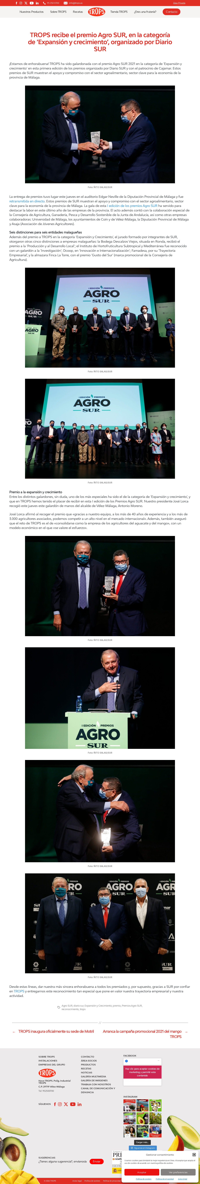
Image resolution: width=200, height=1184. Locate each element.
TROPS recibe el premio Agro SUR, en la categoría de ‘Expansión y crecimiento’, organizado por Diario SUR (100, 41)
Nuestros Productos (32, 11)
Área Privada (179, 3)
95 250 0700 (53, 3)
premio (117, 1005)
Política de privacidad (165, 1179)
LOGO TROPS (98, 11)
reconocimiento (70, 1009)
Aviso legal (182, 1179)
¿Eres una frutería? (145, 11)
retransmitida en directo (27, 201)
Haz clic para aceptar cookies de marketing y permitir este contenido (142, 1072)
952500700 (48, 1090)
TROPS (19, 991)
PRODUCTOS (88, 1064)
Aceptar (141, 1172)
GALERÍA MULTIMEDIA (93, 1076)
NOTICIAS (86, 1072)
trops (83, 1009)
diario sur (78, 1005)
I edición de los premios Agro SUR (132, 206)
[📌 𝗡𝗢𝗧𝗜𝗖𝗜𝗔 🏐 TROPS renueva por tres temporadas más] (155, 1131)
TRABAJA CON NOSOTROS (96, 1084)
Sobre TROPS (58, 11)
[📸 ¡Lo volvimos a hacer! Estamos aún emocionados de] (129, 1118)
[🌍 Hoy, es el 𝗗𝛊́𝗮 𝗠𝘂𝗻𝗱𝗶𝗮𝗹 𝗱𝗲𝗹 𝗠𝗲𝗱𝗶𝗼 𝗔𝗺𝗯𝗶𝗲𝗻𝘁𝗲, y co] (142, 1131)
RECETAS (86, 1068)
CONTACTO (87, 1056)
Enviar (96, 1161)
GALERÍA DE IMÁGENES (94, 1080)
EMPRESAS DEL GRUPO (52, 1064)
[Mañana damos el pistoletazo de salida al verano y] (155, 1105)
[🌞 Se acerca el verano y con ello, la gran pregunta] (129, 1131)
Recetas (78, 11)
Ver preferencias (178, 1172)
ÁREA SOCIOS (89, 1060)
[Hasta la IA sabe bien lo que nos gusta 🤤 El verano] (142, 1105)
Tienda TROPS (119, 11)
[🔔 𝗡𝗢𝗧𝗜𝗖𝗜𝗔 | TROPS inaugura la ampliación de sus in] (129, 1105)
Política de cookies (143, 1179)
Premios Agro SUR (132, 1005)
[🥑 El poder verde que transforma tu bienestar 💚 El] (142, 1118)
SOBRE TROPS (47, 1056)
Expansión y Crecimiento (98, 1005)
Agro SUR (67, 1005)
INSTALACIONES (48, 1060)
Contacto (171, 11)
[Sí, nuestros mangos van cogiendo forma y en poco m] (155, 1118)
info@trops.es (75, 3)
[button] (194, 1154)
